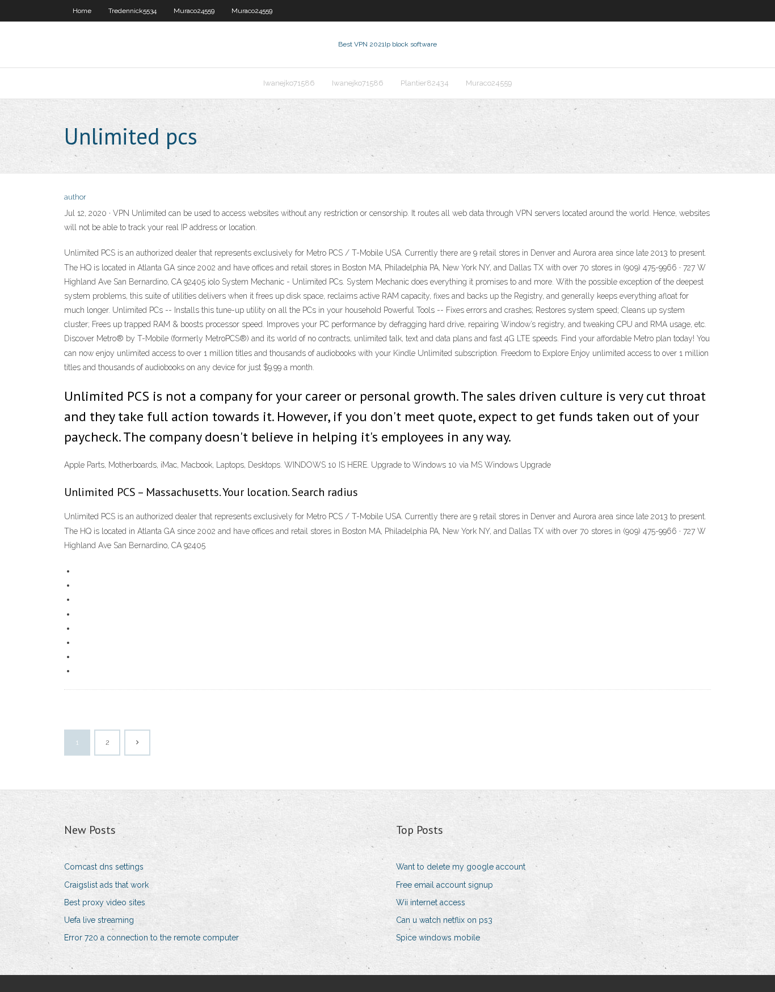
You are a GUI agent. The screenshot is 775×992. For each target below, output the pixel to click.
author (75, 197)
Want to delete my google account (460, 866)
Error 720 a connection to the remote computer (151, 937)
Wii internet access (430, 902)
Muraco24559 (194, 11)
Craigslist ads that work (106, 884)
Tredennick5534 (132, 11)
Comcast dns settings (104, 866)
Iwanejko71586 (289, 83)
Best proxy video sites (104, 902)
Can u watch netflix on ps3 (444, 920)
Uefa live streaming (99, 920)
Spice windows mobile (438, 937)
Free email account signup (444, 884)
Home (82, 11)
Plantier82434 (425, 83)
